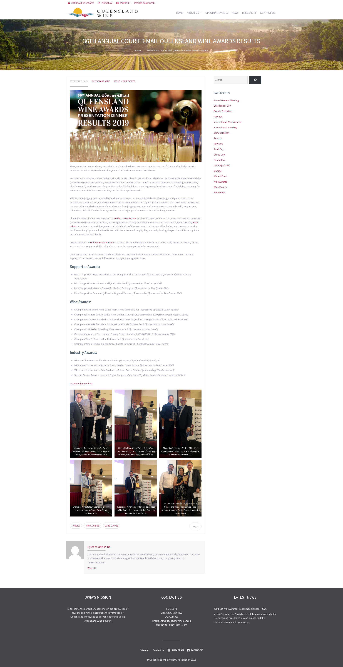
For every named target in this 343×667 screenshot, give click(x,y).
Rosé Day (219, 149)
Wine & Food (220, 176)
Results (117, 81)
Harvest (218, 116)
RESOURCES (249, 12)
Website (92, 568)
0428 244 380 (171, 616)
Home (138, 50)
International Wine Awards (227, 122)
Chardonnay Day (222, 105)
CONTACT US (267, 12)
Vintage (218, 170)
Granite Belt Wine (223, 111)
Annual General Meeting (226, 100)
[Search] (255, 80)
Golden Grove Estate (125, 218)
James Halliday (222, 132)
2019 (72, 383)
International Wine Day (225, 127)
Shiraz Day (219, 154)
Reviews (218, 143)
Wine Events (129, 81)
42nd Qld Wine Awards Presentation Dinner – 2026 (240, 608)
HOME (179, 12)
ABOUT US (193, 12)
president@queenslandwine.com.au (171, 620)
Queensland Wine (100, 81)
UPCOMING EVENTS (216, 12)
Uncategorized (222, 165)
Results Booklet (83, 383)
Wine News (219, 192)
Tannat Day (219, 160)
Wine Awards (92, 525)
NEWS (235, 12)
